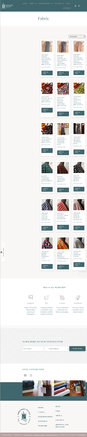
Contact (60, 420)
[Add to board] (51, 42)
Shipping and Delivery (62, 426)
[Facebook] (25, 375)
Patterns (58, 3)
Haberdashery (45, 3)
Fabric (32, 3)
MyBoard (66, 8)
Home (25, 3)
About (59, 415)
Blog (68, 3)
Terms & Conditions (39, 435)
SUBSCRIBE (77, 349)
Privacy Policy (28, 435)
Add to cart (45, 73)
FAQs (58, 411)
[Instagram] (31, 375)
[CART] (79, 6)
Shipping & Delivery (52, 435)
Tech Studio (82, 435)
